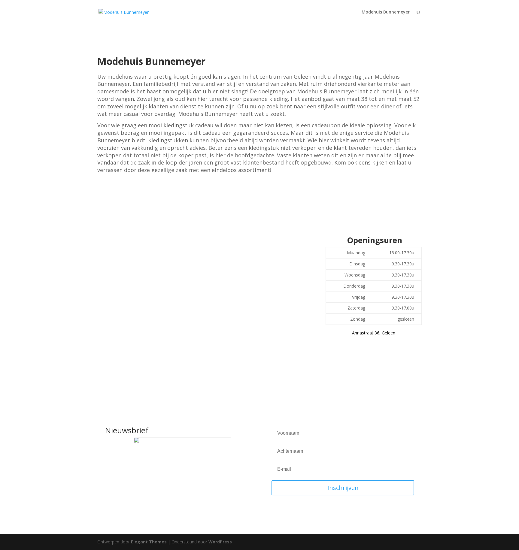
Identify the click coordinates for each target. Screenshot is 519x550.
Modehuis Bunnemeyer (386, 12)
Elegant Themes (149, 542)
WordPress (220, 542)
